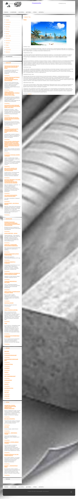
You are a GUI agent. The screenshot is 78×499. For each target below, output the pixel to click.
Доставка (8, 26)
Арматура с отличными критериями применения (11, 245)
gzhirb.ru (30, 93)
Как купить (8, 24)
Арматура (6, 396)
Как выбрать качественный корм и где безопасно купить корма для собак (12, 106)
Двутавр (6, 392)
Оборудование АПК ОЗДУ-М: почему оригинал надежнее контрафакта (11, 118)
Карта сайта (8, 35)
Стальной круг (8, 380)
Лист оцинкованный (9, 376)
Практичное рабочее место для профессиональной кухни (11, 67)
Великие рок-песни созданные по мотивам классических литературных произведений (12, 224)
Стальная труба (8, 364)
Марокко (6, 427)
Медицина (8, 52)
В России (7, 47)
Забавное (8, 42)
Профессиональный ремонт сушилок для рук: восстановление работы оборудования (12, 79)
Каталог (7, 33)
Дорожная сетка (8, 388)
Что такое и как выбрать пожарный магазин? (10, 196)
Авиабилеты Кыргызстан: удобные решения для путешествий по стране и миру (11, 131)
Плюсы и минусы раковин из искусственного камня (12, 274)
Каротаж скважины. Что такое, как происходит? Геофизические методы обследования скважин (12, 181)
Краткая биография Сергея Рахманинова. (11, 254)
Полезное (8, 38)
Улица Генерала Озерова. (11, 310)
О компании (8, 22)
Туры (5, 323)
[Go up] (71, 492)
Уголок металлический (10, 355)
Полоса (6, 372)
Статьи (7, 29)
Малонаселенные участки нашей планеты (11, 455)
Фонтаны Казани (8, 303)
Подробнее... (7, 75)
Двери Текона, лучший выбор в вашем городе (12, 292)
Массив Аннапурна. (9, 418)
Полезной (8, 62)
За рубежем (8, 49)
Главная (7, 19)
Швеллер (6, 351)
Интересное (8, 40)
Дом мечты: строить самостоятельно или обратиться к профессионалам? (10, 407)
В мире (7, 45)
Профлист (7, 368)
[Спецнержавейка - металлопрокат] (13, 5)
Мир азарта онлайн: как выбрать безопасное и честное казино (10, 169)
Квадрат (6, 384)
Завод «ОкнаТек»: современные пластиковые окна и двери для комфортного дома (12, 93)
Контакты (8, 31)
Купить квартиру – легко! (10, 233)
